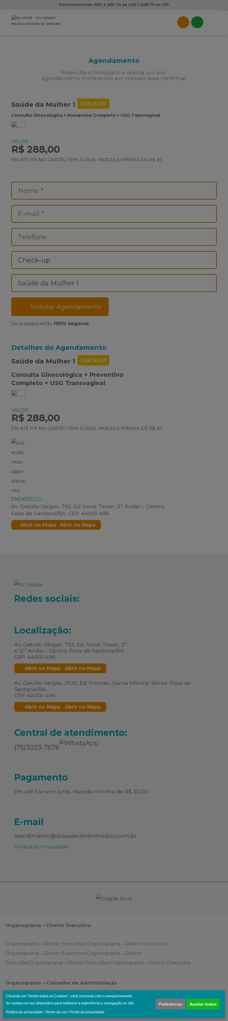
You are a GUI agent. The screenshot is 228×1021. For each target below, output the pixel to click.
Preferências (170, 1004)
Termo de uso (56, 1012)
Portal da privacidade (87, 1012)
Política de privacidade (24, 1012)
